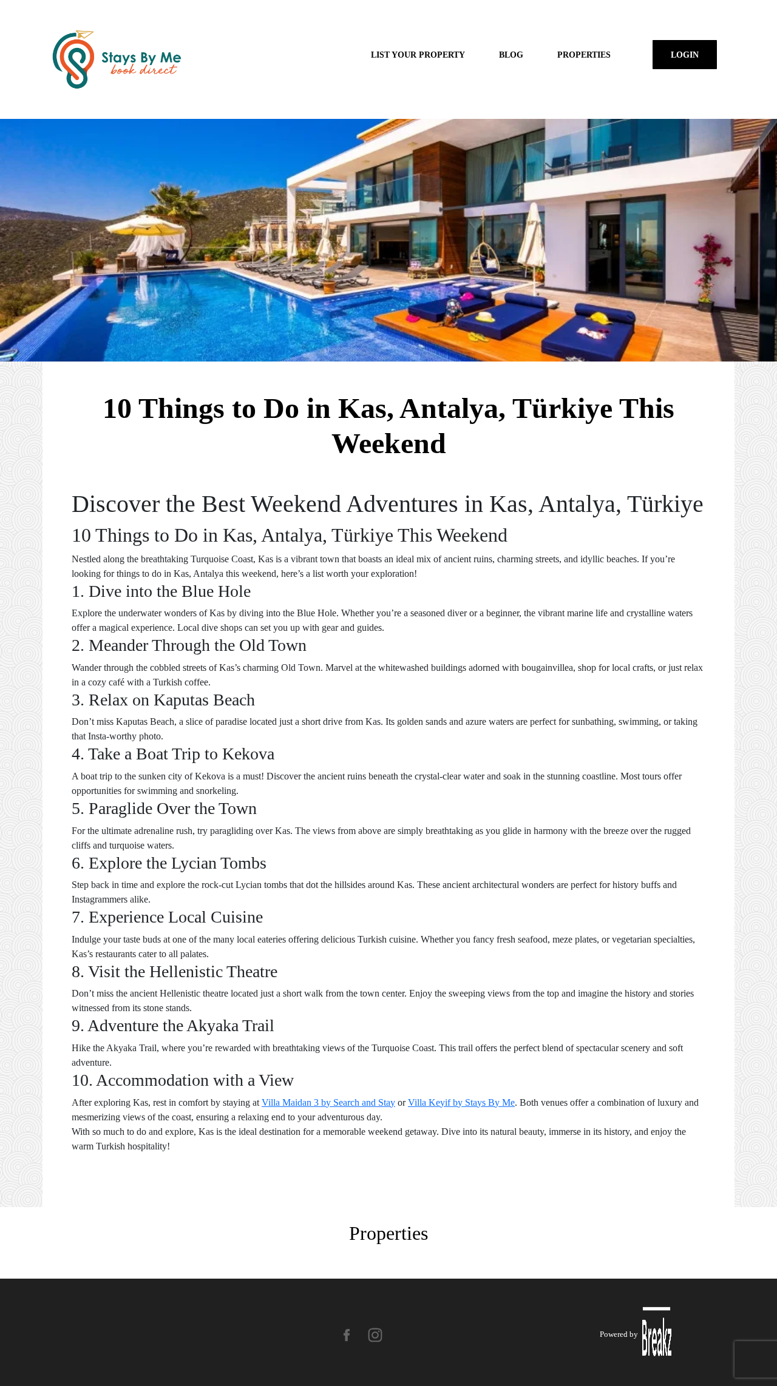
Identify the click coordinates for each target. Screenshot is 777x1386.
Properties (584, 54)
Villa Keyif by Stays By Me (461, 1102)
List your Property (418, 54)
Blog (511, 54)
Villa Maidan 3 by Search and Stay (328, 1102)
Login (685, 54)
